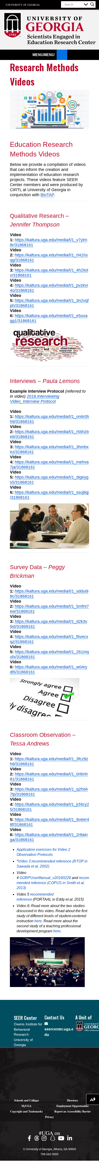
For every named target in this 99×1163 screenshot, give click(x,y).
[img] (30, 1138)
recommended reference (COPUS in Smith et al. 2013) (53, 883)
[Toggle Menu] (62, 55)
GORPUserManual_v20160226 (45, 878)
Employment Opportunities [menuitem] (72, 1106)
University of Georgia (23, 5)
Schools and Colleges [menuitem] (26, 1100)
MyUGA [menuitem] (26, 1106)
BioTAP (47, 195)
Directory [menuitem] (72, 1100)
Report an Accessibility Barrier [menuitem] (72, 1111)
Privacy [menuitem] (49, 1117)
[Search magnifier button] (92, 4)
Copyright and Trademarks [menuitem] (26, 1111)
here (38, 921)
